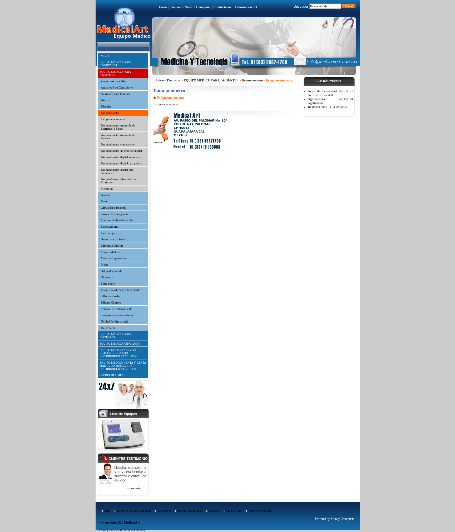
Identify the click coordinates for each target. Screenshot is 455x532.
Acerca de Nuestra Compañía (190, 7)
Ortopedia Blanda (111, 270)
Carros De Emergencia (114, 214)
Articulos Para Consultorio (117, 87)
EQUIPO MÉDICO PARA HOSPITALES (115, 64)
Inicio (163, 7)
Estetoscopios (109, 233)
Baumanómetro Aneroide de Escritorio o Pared (118, 127)
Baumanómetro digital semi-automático (118, 171)
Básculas (106, 106)
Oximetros (107, 277)
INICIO (104, 55)
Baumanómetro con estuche (118, 144)
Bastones (314, 107)
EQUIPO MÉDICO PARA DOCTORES (115, 336)
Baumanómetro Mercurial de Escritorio (118, 181)
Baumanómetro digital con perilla (121, 163)
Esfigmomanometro (113, 119)
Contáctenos (222, 7)
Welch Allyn (108, 327)
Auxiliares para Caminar (115, 93)
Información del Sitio (189, 510)
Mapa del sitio (233, 510)
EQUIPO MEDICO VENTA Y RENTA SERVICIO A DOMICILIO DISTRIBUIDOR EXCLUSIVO (123, 365)
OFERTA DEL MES (111, 375)
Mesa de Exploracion (114, 258)
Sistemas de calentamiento (116, 308)
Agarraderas (316, 99)
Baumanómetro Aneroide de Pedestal (118, 136)
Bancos (105, 100)
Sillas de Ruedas (110, 296)
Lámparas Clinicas (112, 245)
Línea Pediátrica (110, 251)
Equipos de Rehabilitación (117, 220)
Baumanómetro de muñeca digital (121, 150)
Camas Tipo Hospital (113, 207)
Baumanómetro (110, 112)
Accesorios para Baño (114, 81)
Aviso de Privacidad (322, 91)
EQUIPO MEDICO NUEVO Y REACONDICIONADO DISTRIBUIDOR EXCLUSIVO (118, 353)
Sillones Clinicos (111, 302)
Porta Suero (108, 283)
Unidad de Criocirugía (114, 321)
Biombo (106, 195)
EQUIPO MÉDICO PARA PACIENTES (115, 73)
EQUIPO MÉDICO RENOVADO (120, 343)
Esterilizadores (109, 226)
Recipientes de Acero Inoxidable (120, 289)
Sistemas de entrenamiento (117, 315)
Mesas (104, 264)
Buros (104, 201)
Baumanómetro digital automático (121, 157)
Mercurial (107, 188)
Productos (174, 80)
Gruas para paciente (113, 239)
